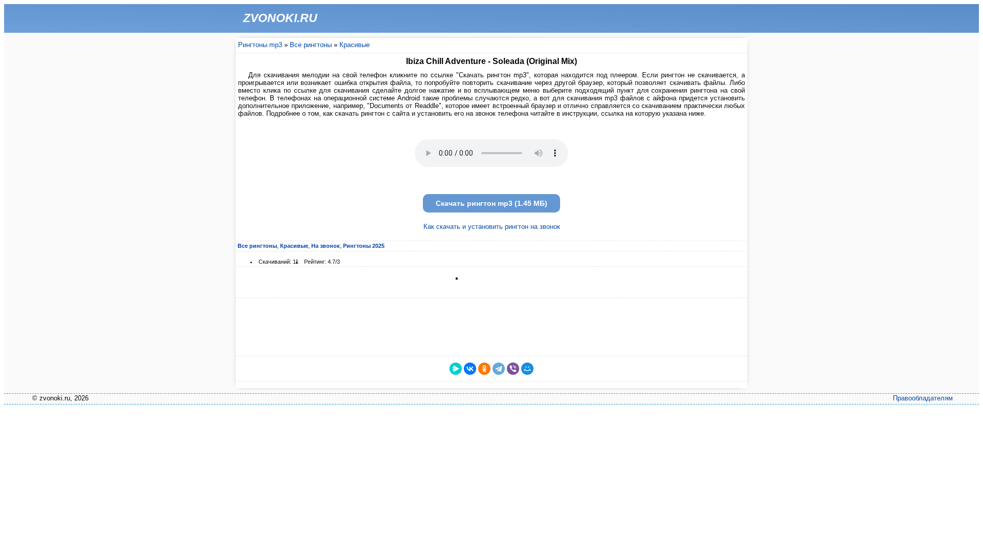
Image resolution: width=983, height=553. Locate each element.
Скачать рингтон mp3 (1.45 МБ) (491, 203)
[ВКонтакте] (470, 369)
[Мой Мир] (527, 369)
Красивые (354, 45)
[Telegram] (499, 369)
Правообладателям (923, 398)
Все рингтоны (311, 45)
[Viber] (513, 369)
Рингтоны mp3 (260, 45)
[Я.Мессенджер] (456, 369)
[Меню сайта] (735, 18)
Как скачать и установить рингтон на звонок (491, 226)
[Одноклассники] (484, 369)
